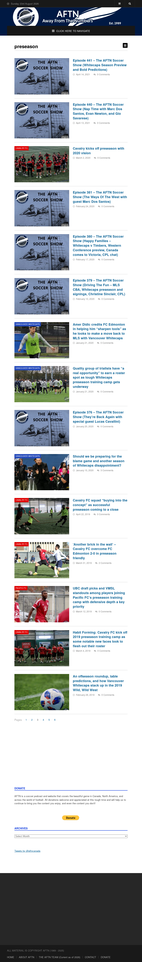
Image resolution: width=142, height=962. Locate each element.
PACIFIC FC (21, 588)
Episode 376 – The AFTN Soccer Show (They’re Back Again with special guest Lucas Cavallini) (98, 416)
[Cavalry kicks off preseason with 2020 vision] (41, 164)
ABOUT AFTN (26, 957)
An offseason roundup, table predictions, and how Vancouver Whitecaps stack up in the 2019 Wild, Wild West (98, 683)
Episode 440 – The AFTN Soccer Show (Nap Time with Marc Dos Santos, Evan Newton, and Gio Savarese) (98, 111)
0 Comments (103, 74)
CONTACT (90, 957)
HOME (10, 957)
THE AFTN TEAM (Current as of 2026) (59, 957)
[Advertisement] (71, 759)
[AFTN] (71, 16)
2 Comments (105, 562)
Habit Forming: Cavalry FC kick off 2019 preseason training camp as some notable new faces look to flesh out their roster (100, 639)
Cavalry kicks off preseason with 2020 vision (98, 150)
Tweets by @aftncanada (27, 851)
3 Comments (107, 470)
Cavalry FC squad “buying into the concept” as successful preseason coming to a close (100, 504)
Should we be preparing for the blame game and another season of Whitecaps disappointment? (98, 461)
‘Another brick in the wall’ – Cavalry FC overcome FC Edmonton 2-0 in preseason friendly (94, 551)
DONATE (106, 957)
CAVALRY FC (22, 148)
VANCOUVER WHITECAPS (28, 324)
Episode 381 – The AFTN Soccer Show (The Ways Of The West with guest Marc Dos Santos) (100, 197)
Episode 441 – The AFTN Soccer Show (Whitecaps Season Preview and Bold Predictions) (100, 65)
